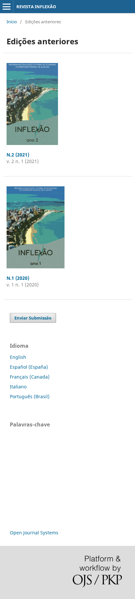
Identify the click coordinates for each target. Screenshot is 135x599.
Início (12, 22)
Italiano (18, 386)
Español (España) (29, 367)
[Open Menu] (6, 6)
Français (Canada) (29, 377)
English (18, 357)
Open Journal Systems (34, 532)
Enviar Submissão (32, 318)
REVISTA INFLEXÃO (36, 7)
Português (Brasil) (29, 396)
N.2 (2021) (18, 155)
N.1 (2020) (18, 278)
